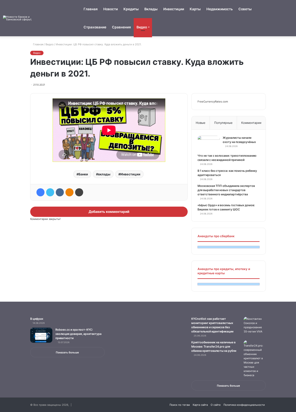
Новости (110, 9)
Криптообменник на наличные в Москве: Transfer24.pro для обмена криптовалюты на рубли (213, 346)
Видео (142, 27)
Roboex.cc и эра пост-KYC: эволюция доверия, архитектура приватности (78, 334)
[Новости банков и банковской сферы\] (18, 18)
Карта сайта (200, 404)
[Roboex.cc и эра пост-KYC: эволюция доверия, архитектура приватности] (41, 335)
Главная (91, 9)
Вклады (151, 9)
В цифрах (36, 318)
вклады (104, 174)
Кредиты (131, 9)
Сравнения (121, 27)
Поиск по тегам (180, 404)
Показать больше (67, 352)
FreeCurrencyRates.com (213, 101)
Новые (200, 123)
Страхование (95, 27)
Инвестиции (173, 9)
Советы (245, 9)
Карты (195, 9)
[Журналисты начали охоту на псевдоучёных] (209, 143)
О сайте (216, 404)
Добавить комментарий (109, 212)
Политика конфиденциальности (244, 404)
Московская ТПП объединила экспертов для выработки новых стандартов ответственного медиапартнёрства (226, 190)
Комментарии (251, 123)
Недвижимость (219, 9)
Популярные (223, 123)
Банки (83, 174)
